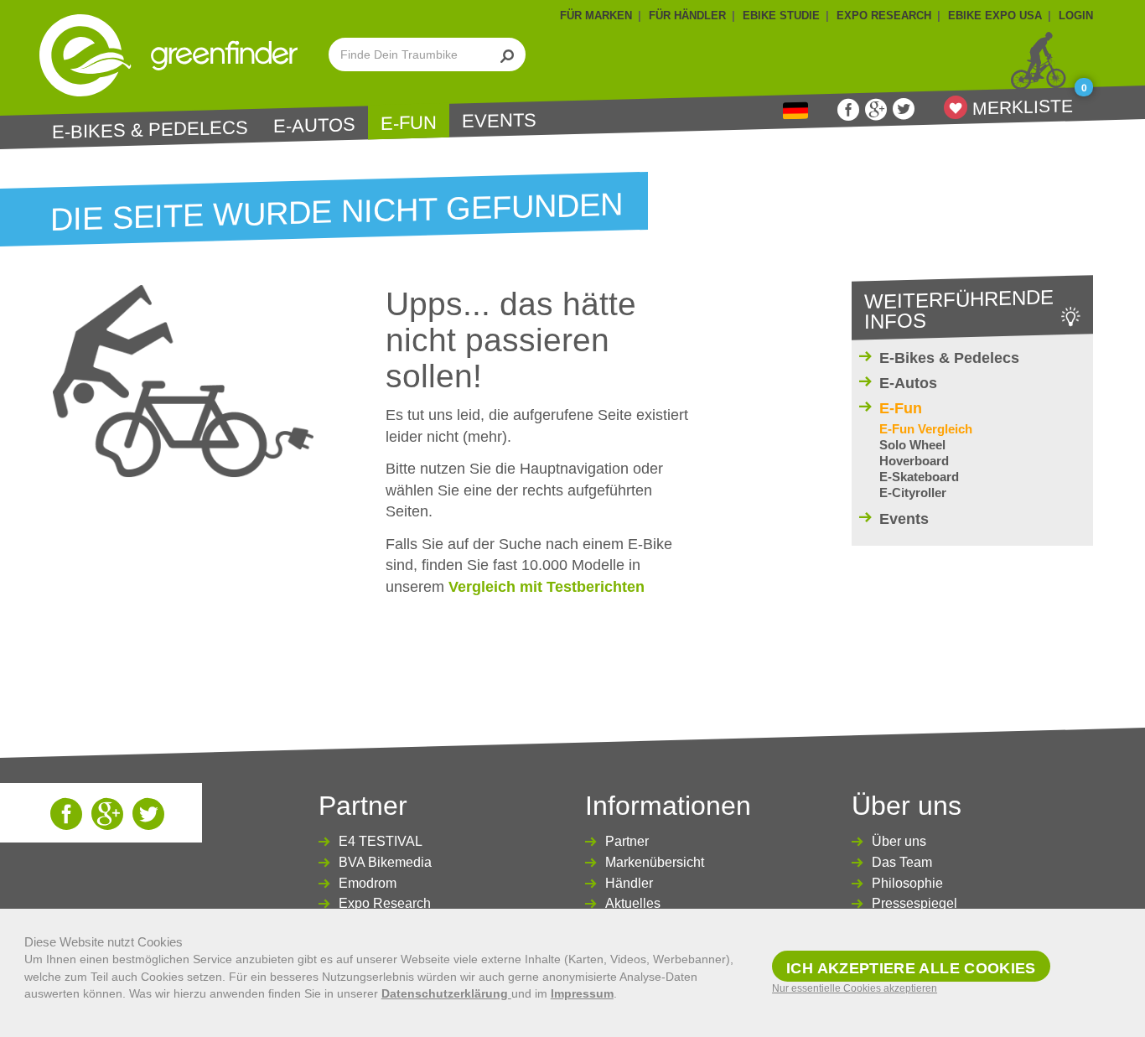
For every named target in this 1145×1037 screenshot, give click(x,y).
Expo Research (385, 903)
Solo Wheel (912, 445)
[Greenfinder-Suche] (508, 54)
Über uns (899, 841)
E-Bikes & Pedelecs (150, 130)
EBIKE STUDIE (781, 15)
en (795, 111)
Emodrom (367, 883)
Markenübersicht (654, 862)
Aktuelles (633, 903)
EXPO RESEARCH (884, 15)
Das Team (902, 862)
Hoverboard (914, 461)
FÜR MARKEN (596, 15)
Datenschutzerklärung (446, 993)
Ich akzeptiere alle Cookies (911, 968)
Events (499, 120)
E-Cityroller (912, 492)
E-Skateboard (919, 476)
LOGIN (1076, 15)
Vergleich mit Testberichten (546, 586)
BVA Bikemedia (385, 862)
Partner (627, 841)
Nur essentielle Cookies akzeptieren (854, 988)
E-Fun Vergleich (925, 429)
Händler (629, 883)
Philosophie (907, 883)
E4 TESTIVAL (380, 841)
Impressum (582, 993)
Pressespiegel (914, 903)
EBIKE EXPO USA (995, 15)
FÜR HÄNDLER (687, 15)
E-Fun (409, 123)
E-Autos (314, 125)
